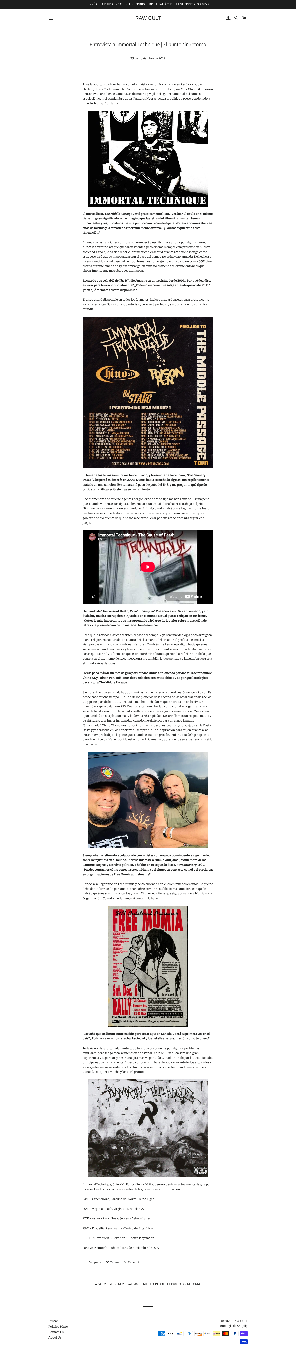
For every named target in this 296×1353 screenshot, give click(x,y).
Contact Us (56, 1332)
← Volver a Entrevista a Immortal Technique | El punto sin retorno (148, 1284)
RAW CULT (148, 18)
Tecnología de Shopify (232, 1326)
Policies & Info (58, 1326)
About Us (54, 1337)
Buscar (53, 1321)
